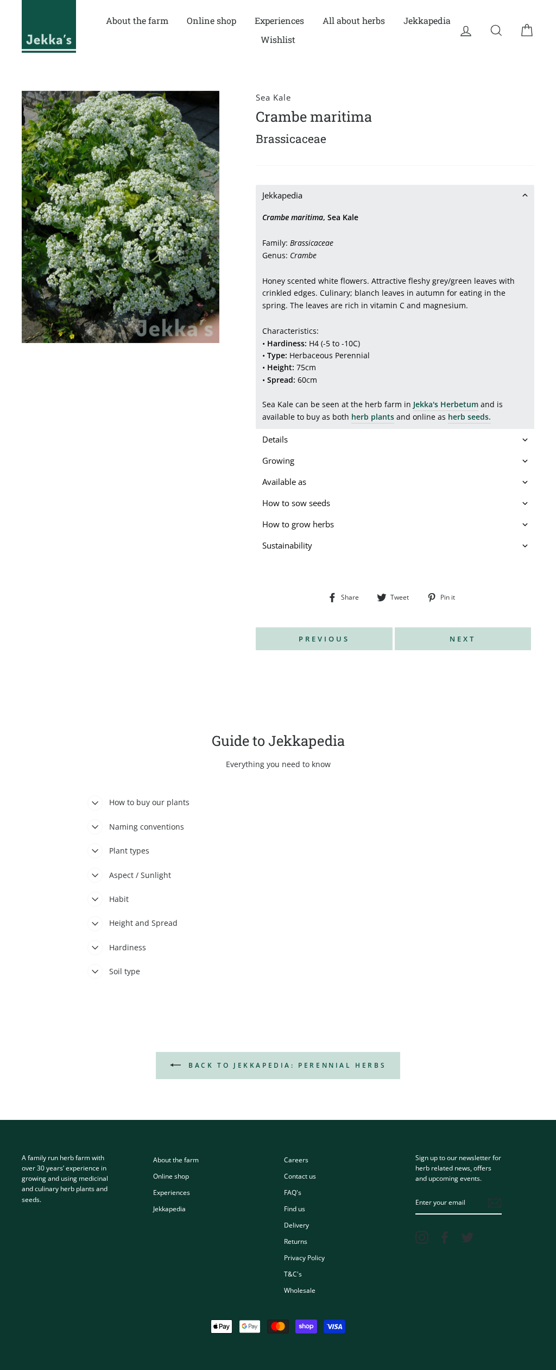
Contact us (300, 1176)
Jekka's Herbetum (445, 404)
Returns (295, 1241)
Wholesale (299, 1290)
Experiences (279, 20)
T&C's (293, 1273)
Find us (294, 1208)
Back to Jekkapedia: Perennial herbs (286, 1065)
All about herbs (354, 20)
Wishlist (278, 39)
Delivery (296, 1224)
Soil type (124, 971)
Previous (324, 639)
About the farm (137, 20)
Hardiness (127, 947)
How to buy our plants (149, 802)
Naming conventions (146, 826)
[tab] (395, 195)
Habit (119, 899)
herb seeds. (469, 417)
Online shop (211, 20)
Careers (296, 1159)
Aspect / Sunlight (140, 875)
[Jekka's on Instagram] (421, 1237)
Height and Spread (143, 923)
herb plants (372, 417)
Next (463, 639)
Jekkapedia (427, 20)
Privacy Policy (304, 1257)
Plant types (129, 850)
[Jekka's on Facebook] (444, 1237)
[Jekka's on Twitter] (467, 1237)
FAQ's (292, 1192)
